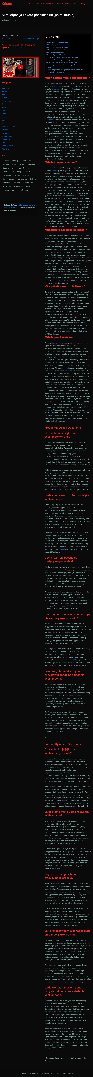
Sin (3, 104)
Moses (4, 120)
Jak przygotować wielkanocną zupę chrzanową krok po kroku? (67, 66)
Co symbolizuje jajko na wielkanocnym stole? (63, 57)
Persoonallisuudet (8, 127)
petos (14, 190)
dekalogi (6, 164)
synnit (21, 168)
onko (47, 224)
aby (54, 171)
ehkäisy (15, 161)
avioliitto (28, 172)
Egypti (21, 164)
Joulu (4, 94)
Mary (4, 114)
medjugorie (7, 175)
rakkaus (17, 175)
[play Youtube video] (20, 67)
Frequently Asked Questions (57, 55)
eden (14, 164)
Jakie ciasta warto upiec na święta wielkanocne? (64, 60)
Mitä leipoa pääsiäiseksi (55, 52)
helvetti (33, 179)
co (76, 117)
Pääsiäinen (6, 149)
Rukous (4, 117)
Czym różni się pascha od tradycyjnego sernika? (64, 62)
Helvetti (5, 130)
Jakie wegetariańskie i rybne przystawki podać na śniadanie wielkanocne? (65, 71)
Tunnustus (6, 139)
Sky (3, 123)
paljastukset (22, 179)
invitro (29, 168)
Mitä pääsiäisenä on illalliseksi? (58, 50)
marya (19, 172)
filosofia (6, 168)
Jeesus (4, 107)
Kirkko (4, 110)
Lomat (4, 143)
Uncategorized (7, 146)
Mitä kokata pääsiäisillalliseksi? (58, 47)
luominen (16, 183)
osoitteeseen (50, 120)
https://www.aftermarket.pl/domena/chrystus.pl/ (20, 39)
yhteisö (29, 186)
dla (79, 86)
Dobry (83, 320)
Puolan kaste (7, 101)
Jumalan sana (28, 183)
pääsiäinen (7, 186)
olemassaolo (31, 164)
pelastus (6, 190)
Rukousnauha (7, 136)
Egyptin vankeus (9, 179)
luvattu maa (23, 190)
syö (50, 168)
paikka (74, 660)
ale (54, 86)
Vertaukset (6, 133)
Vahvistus (5, 88)
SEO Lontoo (57, 1073)
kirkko (12, 172)
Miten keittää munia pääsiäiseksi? (59, 42)
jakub (5, 172)
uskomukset (18, 186)
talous (14, 168)
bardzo (56, 89)
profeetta (6, 183)
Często (67, 368)
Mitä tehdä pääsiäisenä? (55, 45)
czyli (63, 549)
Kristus (4, 98)
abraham (6, 161)
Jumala (4, 91)
